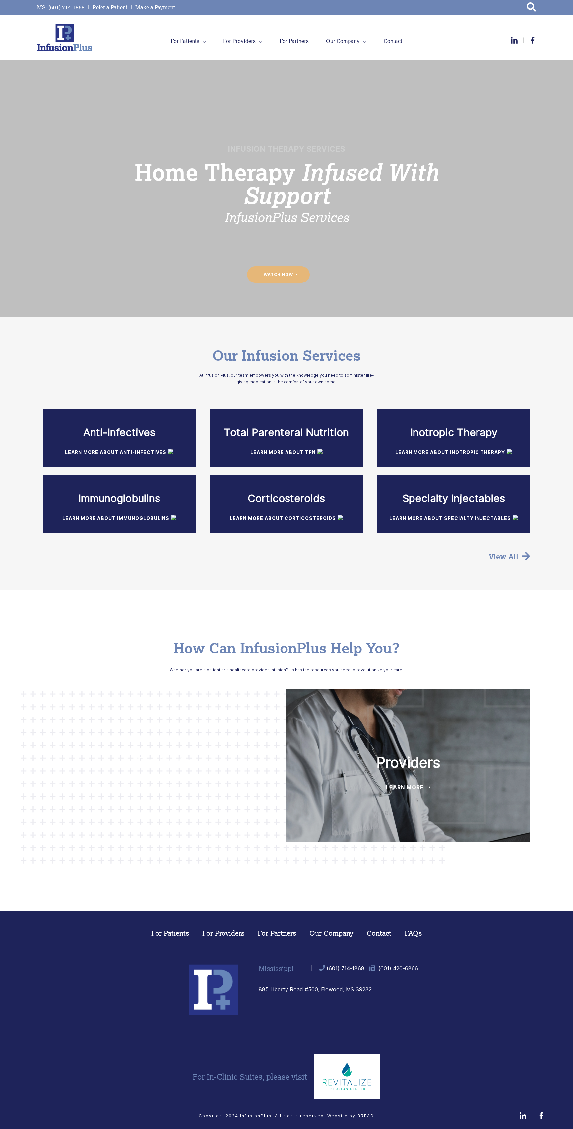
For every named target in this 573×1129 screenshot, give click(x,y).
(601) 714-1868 (345, 968)
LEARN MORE (161, 787)
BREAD (365, 1115)
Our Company (343, 41)
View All (503, 557)
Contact (393, 41)
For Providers (239, 41)
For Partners (294, 41)
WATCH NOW (278, 274)
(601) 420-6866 (398, 968)
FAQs (413, 933)
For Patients (185, 41)
